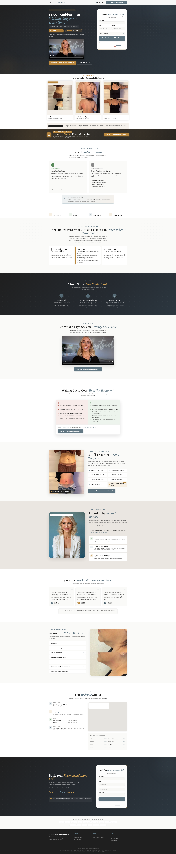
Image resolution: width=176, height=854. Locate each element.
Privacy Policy (118, 45)
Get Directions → (57, 708)
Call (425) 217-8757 (85, 62)
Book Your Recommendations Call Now (116, 2)
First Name (101, 20)
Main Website (114, 842)
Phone (100, 25)
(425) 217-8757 (56, 713)
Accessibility (114, 840)
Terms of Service (115, 838)
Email (113, 25)
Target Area (102, 792)
